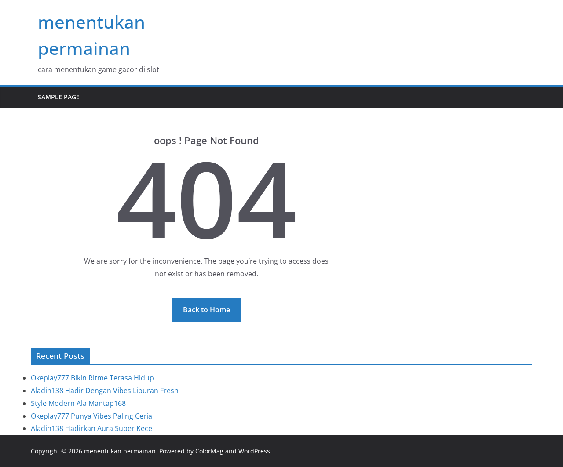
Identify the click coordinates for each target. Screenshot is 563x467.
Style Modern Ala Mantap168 (78, 403)
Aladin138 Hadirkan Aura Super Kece (91, 428)
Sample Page (59, 97)
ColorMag (209, 451)
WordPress (254, 451)
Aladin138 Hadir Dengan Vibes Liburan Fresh (105, 390)
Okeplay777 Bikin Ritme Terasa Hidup (92, 378)
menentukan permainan (120, 451)
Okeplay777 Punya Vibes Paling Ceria (91, 416)
